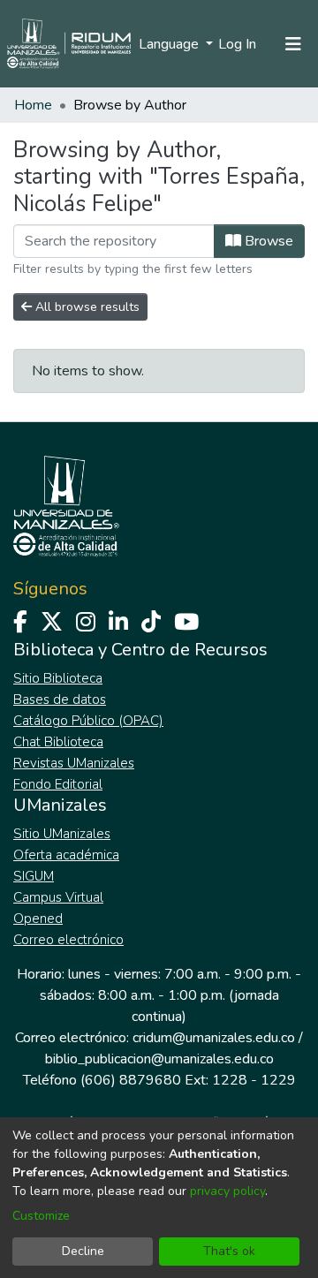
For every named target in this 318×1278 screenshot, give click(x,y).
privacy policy (227, 1191)
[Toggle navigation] (293, 44)
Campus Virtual (58, 897)
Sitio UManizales (61, 834)
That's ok (229, 1251)
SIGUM (33, 876)
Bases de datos (59, 699)
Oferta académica (66, 855)
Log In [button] (238, 44)
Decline (83, 1251)
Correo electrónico (68, 940)
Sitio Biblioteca (57, 678)
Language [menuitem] (170, 44)
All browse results (86, 307)
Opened (38, 918)
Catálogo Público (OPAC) (88, 721)
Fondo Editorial (57, 784)
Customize (41, 1215)
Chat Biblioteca (58, 742)
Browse (267, 241)
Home (33, 105)
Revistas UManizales (73, 763)
